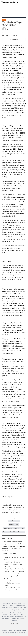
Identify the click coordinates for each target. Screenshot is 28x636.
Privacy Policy (11, 632)
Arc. (11, 630)
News (4, 19)
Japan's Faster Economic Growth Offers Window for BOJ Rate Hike (13, 564)
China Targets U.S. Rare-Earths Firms (14, 558)
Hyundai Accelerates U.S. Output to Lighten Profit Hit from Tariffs (14, 576)
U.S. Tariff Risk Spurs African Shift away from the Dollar (13, 589)
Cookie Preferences (20, 632)
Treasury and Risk (12, 29)
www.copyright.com (19, 543)
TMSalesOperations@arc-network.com (12, 546)
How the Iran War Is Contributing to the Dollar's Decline (12, 583)
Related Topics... (13, 518)
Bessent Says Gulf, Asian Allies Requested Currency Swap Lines (14, 570)
